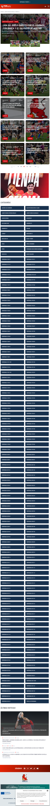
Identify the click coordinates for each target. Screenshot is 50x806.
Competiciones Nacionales (10, 11)
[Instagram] (27, 768)
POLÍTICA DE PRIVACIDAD (34, 803)
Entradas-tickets (24, 2)
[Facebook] (24, 768)
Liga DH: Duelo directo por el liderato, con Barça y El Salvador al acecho (36, 60)
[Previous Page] (11, 167)
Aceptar (22, 801)
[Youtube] (37, 768)
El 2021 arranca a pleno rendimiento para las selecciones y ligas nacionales (12, 152)
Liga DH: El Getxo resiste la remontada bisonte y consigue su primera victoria (37, 82)
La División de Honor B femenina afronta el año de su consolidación (37, 150)
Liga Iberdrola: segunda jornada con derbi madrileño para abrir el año (37, 128)
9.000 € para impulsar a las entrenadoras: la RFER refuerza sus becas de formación (23, 748)
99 (18, 166)
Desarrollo (5, 745)
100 (21, 166)
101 (24, 166)
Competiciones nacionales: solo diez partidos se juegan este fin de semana (11, 105)
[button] (47, 790)
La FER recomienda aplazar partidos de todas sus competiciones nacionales (36, 105)
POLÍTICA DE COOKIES (25, 803)
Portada (2, 11)
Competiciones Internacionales (9, 147)
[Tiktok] (34, 768)
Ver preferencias (43, 801)
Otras (14, 745)
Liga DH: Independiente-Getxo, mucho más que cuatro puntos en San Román (12, 128)
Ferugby (16, 21)
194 (35, 166)
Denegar (32, 801)
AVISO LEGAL (41, 803)
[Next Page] (38, 167)
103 (30, 166)
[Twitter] (31, 768)
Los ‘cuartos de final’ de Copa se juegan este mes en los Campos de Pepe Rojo (25, 27)
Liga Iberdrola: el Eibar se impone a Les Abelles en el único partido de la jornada (11, 60)
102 (27, 166)
